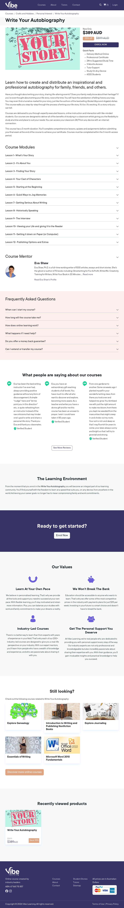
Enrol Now (101, 45)
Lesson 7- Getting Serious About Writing (26, 203)
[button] (100, 5)
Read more (88, 274)
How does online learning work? (22, 325)
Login (115, 5)
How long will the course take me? (23, 318)
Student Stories (80, 879)
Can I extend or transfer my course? (24, 349)
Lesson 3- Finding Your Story (20, 171)
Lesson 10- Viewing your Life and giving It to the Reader (34, 226)
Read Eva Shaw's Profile (45, 280)
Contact (76, 5)
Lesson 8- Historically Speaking (21, 211)
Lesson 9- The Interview (17, 218)
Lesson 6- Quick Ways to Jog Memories (25, 195)
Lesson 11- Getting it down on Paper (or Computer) (31, 234)
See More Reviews (62, 448)
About (53, 5)
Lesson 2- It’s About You (17, 163)
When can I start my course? (20, 310)
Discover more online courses (24, 772)
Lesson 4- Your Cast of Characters (23, 179)
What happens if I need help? (20, 333)
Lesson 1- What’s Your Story (19, 155)
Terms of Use (98, 904)
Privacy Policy (112, 904)
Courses (42, 5)
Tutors (64, 5)
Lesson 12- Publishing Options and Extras (27, 242)
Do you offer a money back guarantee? (25, 341)
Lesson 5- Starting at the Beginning (23, 187)
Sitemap (77, 886)
